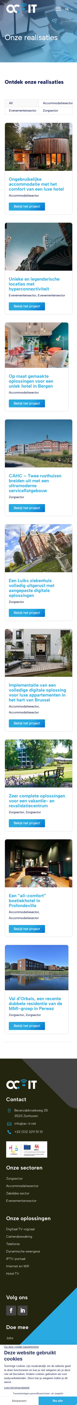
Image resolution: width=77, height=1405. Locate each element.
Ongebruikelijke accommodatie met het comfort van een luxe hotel (36, 184)
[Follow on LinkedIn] (23, 1310)
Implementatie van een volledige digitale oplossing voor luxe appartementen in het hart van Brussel (37, 692)
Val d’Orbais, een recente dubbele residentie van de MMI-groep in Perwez (35, 1003)
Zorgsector (50, 110)
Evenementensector (22, 110)
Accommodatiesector (58, 103)
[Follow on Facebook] (11, 1310)
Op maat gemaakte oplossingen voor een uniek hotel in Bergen (31, 381)
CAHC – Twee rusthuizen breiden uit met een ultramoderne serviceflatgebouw (35, 483)
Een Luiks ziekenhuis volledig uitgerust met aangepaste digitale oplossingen (31, 588)
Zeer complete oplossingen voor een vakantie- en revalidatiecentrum (37, 801)
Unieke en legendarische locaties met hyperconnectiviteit (34, 284)
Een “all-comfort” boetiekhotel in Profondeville (27, 900)
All (11, 103)
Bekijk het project (27, 206)
